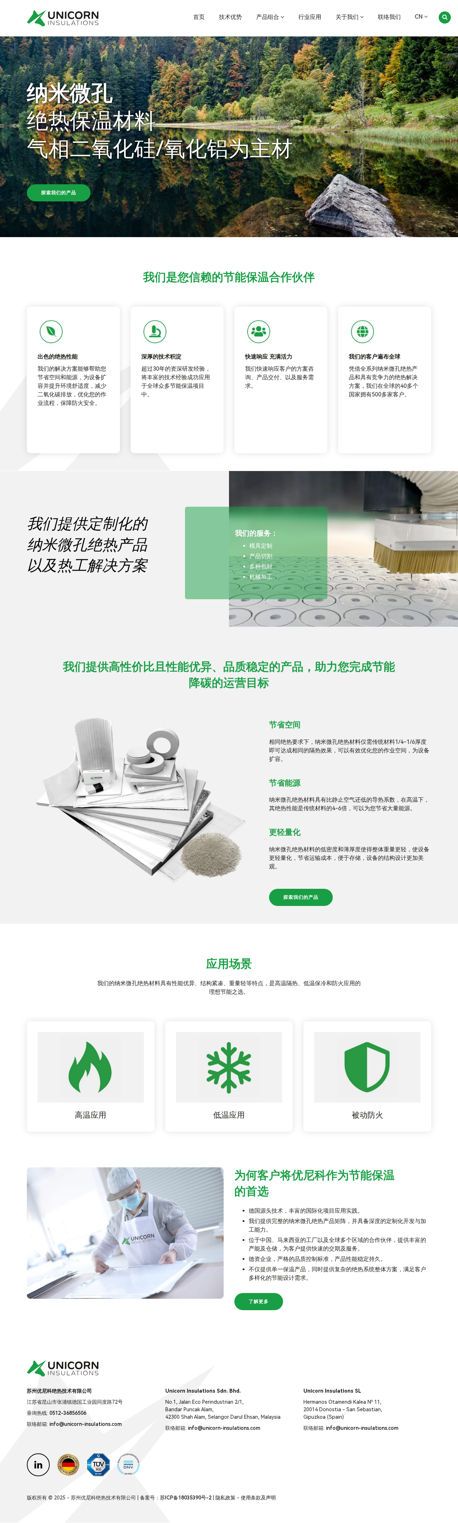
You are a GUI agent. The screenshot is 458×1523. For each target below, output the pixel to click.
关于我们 (348, 17)
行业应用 (309, 17)
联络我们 (389, 17)
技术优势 (230, 17)
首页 (199, 17)
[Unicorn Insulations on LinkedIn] (38, 1464)
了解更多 (259, 1301)
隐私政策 (225, 1498)
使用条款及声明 (258, 1498)
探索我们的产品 (58, 192)
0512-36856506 (67, 1413)
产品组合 (268, 17)
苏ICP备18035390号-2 (185, 1498)
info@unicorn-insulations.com (85, 1424)
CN (419, 16)
